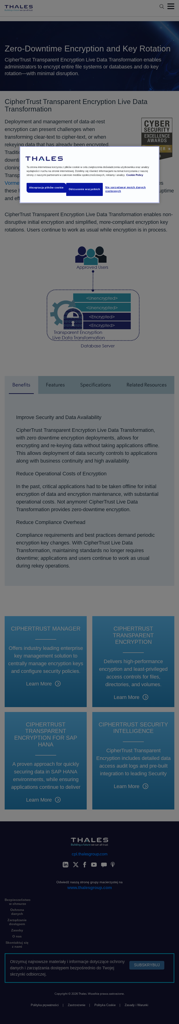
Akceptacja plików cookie (46, 187)
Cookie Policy (134, 175)
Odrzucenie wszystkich (84, 189)
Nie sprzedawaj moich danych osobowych (125, 189)
